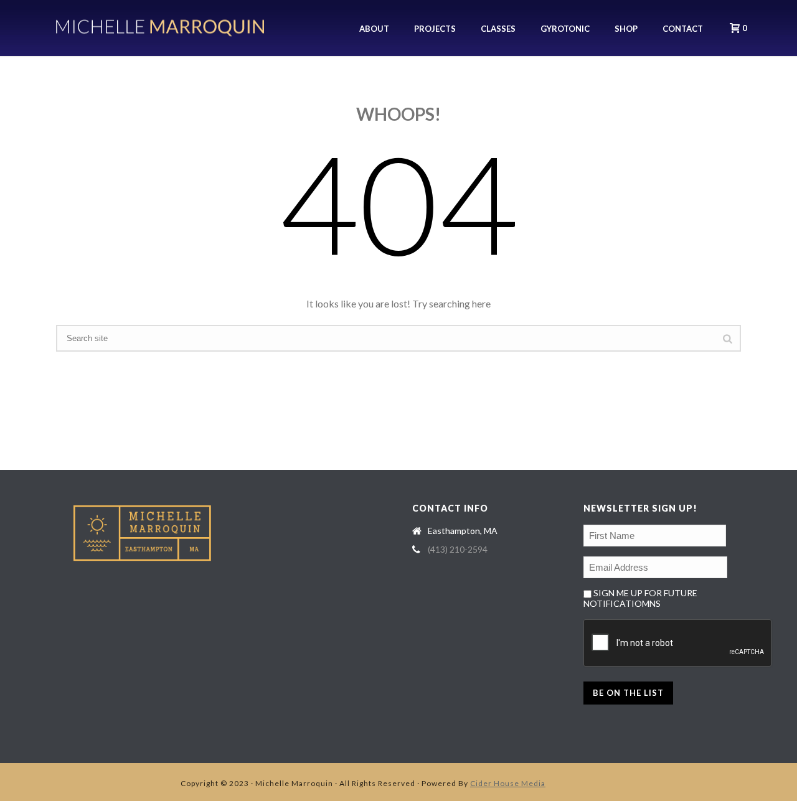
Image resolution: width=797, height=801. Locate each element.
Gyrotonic (565, 29)
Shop (626, 29)
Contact (683, 29)
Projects (435, 29)
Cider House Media (507, 783)
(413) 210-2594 (458, 549)
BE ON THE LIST (628, 693)
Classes (498, 29)
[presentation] (678, 643)
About (374, 29)
